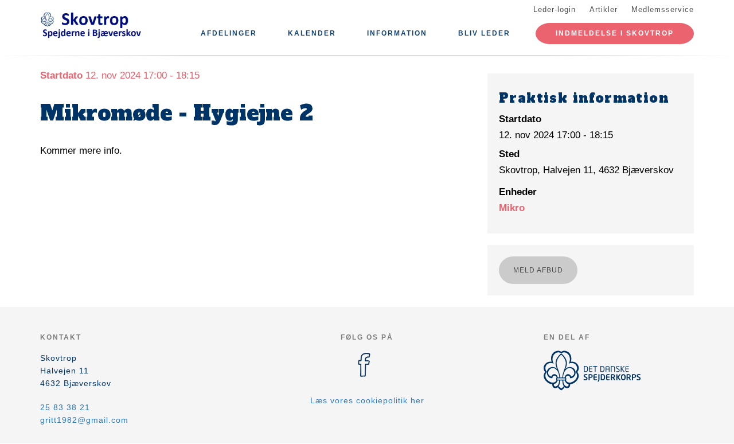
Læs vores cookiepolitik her (367, 400)
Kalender (312, 33)
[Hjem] (91, 27)
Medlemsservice (662, 9)
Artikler (603, 9)
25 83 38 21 (65, 407)
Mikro (512, 207)
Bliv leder (484, 33)
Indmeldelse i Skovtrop (615, 33)
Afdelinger (229, 33)
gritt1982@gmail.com (84, 419)
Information (397, 33)
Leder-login (554, 9)
